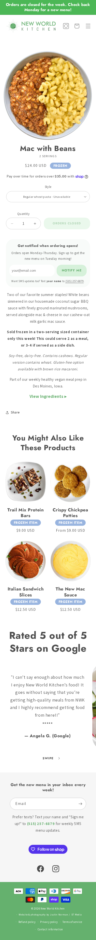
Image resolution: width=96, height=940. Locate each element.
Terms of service (72, 922)
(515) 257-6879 (74, 281)
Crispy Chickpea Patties (70, 513)
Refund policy (27, 922)
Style (48, 187)
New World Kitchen (53, 908)
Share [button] (15, 412)
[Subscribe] (80, 804)
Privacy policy (49, 922)
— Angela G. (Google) (47, 736)
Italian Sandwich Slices (26, 592)
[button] (88, 26)
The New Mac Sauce (70, 592)
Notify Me (72, 270)
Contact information (50, 929)
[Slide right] (59, 758)
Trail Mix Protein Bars (25, 513)
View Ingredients (46, 396)
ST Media (76, 914)
